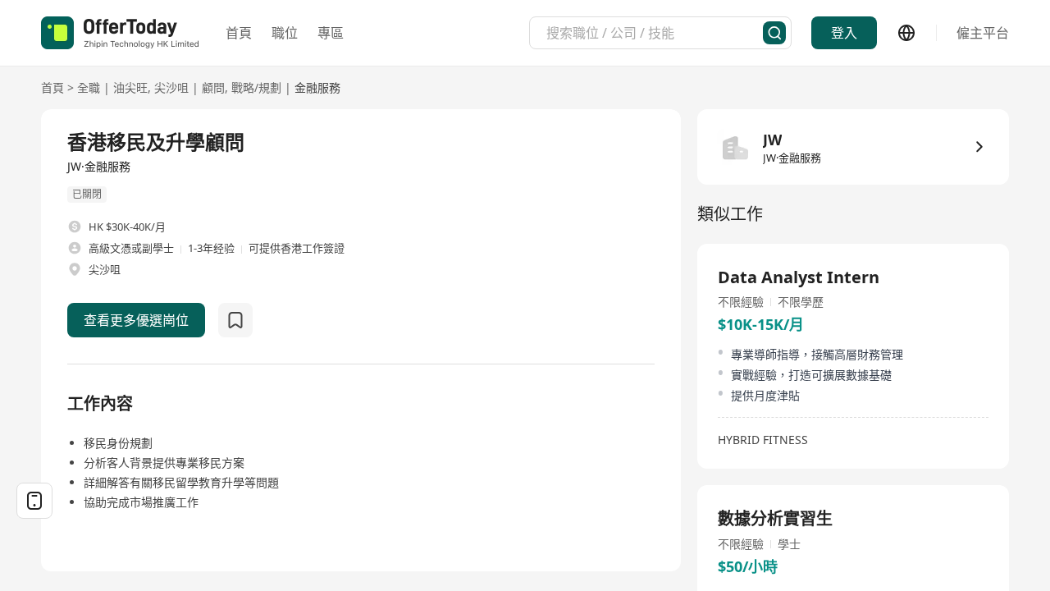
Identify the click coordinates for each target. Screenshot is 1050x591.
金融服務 (317, 87)
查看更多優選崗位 (136, 320)
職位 (285, 33)
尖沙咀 (171, 87)
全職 (88, 87)
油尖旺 (130, 87)
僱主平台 (982, 33)
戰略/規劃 (256, 87)
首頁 (239, 33)
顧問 (213, 87)
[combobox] (654, 33)
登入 (844, 33)
